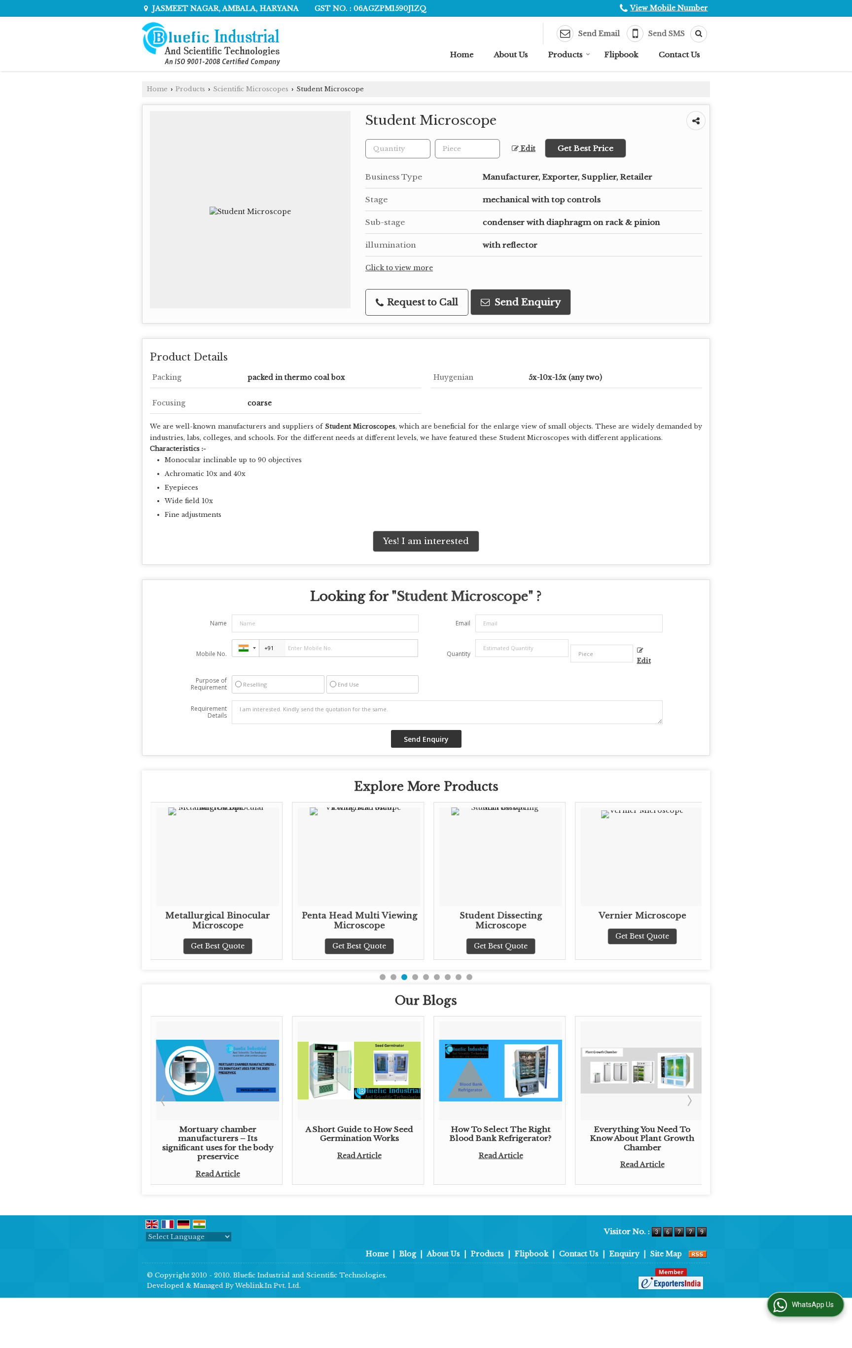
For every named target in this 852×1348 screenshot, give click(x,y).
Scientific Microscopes (250, 89)
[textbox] (467, 148)
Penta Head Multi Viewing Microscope (226, 921)
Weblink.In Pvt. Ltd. (268, 1285)
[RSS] (698, 1253)
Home (462, 54)
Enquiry (624, 1253)
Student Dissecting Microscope (367, 921)
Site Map (666, 1253)
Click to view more (399, 268)
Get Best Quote (226, 946)
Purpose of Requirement (209, 684)
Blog (407, 1253)
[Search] (695, 34)
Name (218, 623)
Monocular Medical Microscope (650, 921)
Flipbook (621, 54)
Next (689, 1100)
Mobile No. (211, 654)
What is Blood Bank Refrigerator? (650, 1134)
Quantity (458, 654)
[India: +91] (245, 648)
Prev (164, 1100)
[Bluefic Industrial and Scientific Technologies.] (211, 44)
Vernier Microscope (509, 916)
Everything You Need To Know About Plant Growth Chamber (509, 1138)
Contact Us (679, 54)
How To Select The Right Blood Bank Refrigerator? (368, 1134)
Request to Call (421, 302)
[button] (669, 7)
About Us (511, 54)
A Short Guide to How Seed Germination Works (226, 1134)
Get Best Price (585, 148)
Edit (527, 149)
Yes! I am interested (426, 541)
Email (463, 623)
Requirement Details (209, 712)
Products (565, 54)
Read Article (226, 1155)
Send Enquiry (526, 302)
